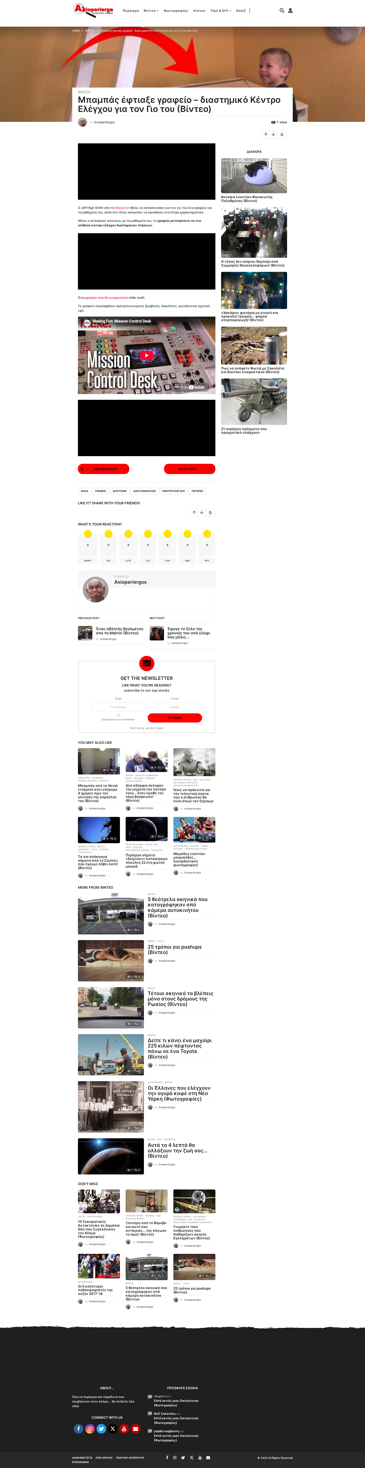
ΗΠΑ (190, 1219)
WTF (207, 560)
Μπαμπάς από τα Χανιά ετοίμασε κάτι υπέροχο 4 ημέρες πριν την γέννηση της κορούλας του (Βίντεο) (98, 793)
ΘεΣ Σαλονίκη (164, 1413)
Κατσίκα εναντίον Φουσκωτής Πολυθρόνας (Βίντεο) (247, 199)
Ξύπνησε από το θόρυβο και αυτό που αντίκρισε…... (129, 1365)
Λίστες (199, 11)
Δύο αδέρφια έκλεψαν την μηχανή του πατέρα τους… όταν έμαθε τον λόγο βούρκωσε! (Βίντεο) (146, 792)
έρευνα (137, 847)
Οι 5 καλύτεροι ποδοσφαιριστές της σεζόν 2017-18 (95, 1290)
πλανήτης (157, 850)
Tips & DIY (219, 11)
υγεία (160, 941)
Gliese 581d (151, 844)
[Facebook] (78, 1429)
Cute (128, 560)
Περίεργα (131, 11)
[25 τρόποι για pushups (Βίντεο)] (111, 960)
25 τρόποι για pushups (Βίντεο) (175, 949)
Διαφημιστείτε (82, 1457)
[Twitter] (101, 1429)
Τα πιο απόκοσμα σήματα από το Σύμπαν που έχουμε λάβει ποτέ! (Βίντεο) (98, 862)
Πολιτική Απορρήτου (130, 1457)
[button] (249, 10)
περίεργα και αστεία (196, 849)
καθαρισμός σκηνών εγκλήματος (192, 1222)
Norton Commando (146, 775)
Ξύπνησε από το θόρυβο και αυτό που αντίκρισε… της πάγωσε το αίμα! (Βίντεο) (146, 1228)
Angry (87, 560)
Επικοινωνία (80, 1462)
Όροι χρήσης (104, 1457)
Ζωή (159, 1139)
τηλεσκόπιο (85, 852)
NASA (84, 491)
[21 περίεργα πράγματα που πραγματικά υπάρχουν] (254, 401)
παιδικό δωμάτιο (87, 781)
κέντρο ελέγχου (174, 491)
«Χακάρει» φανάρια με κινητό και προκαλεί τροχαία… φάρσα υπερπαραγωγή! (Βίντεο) (249, 316)
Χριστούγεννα (134, 781)
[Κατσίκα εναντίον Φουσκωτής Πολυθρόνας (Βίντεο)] (254, 175)
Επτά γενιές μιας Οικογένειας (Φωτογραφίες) (176, 1403)
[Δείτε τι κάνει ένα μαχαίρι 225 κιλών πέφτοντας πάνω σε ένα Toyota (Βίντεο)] (111, 1054)
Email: (118, 698)
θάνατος (199, 1219)
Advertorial (85, 1282)
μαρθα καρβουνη (166, 1431)
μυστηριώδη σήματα (137, 850)
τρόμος (150, 1216)
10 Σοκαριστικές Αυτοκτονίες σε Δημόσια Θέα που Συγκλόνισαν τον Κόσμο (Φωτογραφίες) (99, 1229)
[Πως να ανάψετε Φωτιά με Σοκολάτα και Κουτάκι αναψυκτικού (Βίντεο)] (254, 346)
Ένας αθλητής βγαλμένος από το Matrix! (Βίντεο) (120, 631)
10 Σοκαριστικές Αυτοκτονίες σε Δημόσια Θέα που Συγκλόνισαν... (91, 1367)
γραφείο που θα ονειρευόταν (106, 297)
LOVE (167, 560)
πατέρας (197, 491)
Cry (108, 560)
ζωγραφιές (97, 778)
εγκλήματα (179, 1219)
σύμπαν (103, 849)
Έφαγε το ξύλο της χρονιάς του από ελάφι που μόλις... (188, 633)
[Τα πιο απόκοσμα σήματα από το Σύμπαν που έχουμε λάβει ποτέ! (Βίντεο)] (99, 830)
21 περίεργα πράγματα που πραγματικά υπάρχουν (244, 430)
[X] (112, 1429)
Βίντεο (150, 11)
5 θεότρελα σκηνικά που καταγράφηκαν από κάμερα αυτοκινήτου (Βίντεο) (178, 907)
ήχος (94, 849)
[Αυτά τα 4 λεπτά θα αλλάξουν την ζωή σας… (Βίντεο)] (111, 1156)
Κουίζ (241, 11)
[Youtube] (124, 1429)
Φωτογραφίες (176, 11)
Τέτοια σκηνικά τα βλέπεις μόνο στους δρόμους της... (319, 1368)
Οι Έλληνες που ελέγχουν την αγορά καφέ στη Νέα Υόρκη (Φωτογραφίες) (179, 1093)
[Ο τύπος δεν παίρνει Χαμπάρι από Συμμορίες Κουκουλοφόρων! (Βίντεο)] (254, 232)
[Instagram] (90, 1429)
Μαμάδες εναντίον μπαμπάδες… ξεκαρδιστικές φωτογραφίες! (189, 859)
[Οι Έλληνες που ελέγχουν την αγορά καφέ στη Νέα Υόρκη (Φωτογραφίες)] (111, 1107)
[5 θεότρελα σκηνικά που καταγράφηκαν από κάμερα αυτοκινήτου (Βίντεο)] (111, 913)
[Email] (135, 1429)
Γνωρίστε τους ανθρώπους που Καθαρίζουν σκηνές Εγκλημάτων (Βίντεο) (191, 1232)
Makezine (122, 208)
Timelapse (84, 778)
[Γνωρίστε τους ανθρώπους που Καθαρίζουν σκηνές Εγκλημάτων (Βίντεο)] (194, 1201)
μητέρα (194, 846)
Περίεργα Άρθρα (182, 780)
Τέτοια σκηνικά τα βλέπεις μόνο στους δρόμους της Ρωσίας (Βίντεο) (180, 998)
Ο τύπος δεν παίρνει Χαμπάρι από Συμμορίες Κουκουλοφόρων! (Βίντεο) (253, 263)
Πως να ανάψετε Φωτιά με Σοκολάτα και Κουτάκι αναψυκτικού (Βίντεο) (252, 370)
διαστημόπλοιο (144, 491)
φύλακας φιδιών (135, 1218)
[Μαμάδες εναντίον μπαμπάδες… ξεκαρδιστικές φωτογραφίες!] (194, 830)
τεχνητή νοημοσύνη (185, 785)
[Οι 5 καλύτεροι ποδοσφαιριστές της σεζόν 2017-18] (99, 1266)
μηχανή (138, 778)
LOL (148, 560)
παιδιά (204, 846)
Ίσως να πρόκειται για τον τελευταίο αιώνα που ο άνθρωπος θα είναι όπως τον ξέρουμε (193, 795)
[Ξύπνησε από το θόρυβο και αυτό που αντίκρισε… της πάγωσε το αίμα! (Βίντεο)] (147, 1200)
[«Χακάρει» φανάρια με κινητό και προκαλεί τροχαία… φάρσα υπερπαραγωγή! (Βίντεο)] (254, 290)
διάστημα (120, 491)
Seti (195, 780)
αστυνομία (199, 1217)
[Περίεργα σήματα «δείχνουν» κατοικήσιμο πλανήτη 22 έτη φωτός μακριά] (147, 829)
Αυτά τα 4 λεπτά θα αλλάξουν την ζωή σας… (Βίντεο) (177, 1150)
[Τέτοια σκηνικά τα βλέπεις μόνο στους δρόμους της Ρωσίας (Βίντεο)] (111, 1007)
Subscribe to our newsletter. (118, 719)
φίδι (158, 1216)
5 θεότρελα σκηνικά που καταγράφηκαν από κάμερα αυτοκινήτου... (243, 1369)
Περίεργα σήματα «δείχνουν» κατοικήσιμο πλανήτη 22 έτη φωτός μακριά (146, 860)
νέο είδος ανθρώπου (185, 782)
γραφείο (100, 491)
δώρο (129, 778)
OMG (187, 560)
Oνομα (175, 698)
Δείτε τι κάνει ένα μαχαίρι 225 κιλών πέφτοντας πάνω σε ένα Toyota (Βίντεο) (180, 1048)
